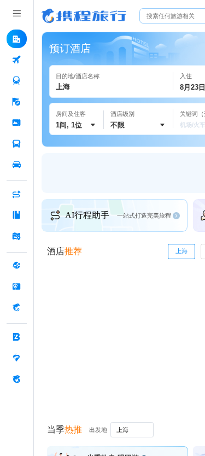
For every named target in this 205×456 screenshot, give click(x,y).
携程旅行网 (84, 16)
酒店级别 (122, 113)
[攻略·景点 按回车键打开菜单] (17, 215)
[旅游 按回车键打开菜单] (17, 102)
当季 (64, 429)
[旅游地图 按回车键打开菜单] (17, 236)
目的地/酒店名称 (77, 76)
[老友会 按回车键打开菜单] (17, 358)
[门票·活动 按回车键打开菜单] (17, 123)
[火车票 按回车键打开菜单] (17, 81)
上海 (181, 251)
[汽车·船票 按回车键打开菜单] (17, 144)
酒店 (64, 251)
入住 (186, 76)
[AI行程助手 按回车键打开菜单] (17, 194)
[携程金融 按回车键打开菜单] (17, 308)
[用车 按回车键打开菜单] (17, 165)
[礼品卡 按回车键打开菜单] (17, 286)
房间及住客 (71, 113)
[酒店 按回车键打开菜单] (17, 39)
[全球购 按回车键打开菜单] (17, 265)
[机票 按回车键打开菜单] (17, 60)
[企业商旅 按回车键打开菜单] (17, 337)
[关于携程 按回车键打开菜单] (17, 379)
